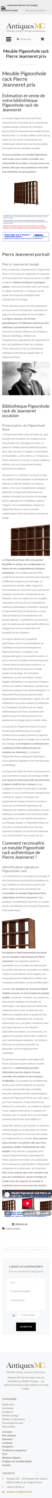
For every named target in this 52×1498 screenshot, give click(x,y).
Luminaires (8, 1408)
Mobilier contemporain (13, 1419)
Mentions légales (11, 1458)
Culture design (12, 1228)
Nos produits (8, 1427)
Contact (6, 1465)
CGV (4, 1454)
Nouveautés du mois (12, 1423)
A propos (7, 1432)
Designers (7, 1446)
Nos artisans (9, 1435)
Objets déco (8, 1404)
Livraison (7, 1443)
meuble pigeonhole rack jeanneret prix (26, 1250)
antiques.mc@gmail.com (19, 1492)
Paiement (7, 1439)
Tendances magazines (14, 1450)
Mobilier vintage (10, 1415)
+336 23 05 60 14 (15, 1487)
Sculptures (7, 1412)
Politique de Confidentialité (17, 1461)
